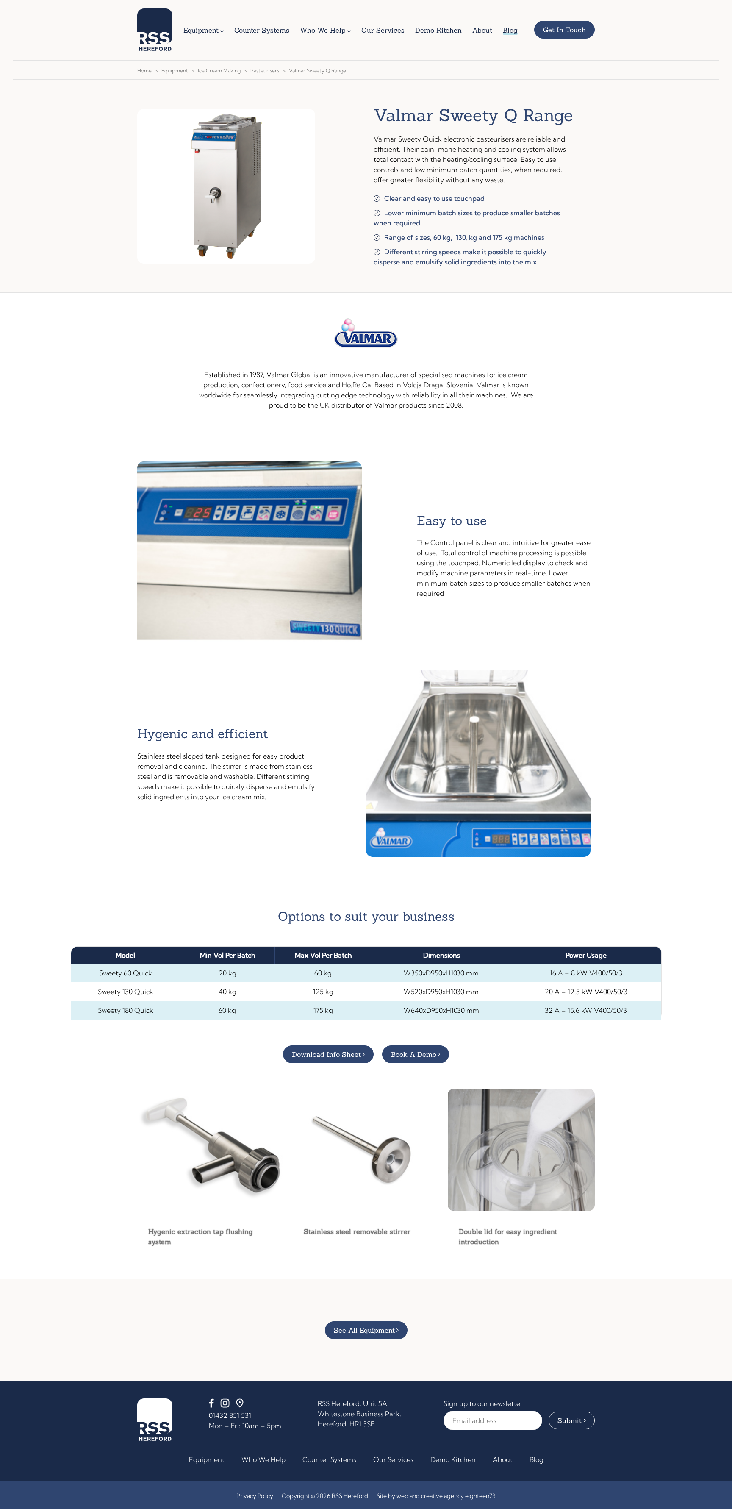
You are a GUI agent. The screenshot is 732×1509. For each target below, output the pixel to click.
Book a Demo (413, 1054)
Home (144, 70)
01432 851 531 (230, 1415)
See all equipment (364, 1330)
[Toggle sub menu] (224, 30)
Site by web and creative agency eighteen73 (436, 1496)
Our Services (393, 1459)
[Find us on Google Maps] (240, 1405)
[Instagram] (225, 1405)
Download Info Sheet (326, 1054)
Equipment (174, 70)
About (503, 1459)
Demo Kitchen (453, 1459)
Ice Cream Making (219, 70)
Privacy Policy (254, 1496)
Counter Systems (329, 1459)
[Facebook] (211, 1405)
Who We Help (263, 1459)
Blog (536, 1459)
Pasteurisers (264, 70)
